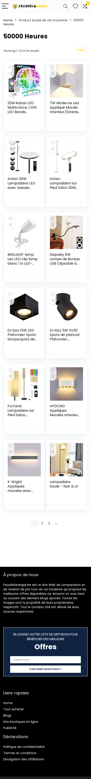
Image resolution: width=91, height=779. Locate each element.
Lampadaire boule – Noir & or (64, 484)
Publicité (9, 728)
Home (8, 20)
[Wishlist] (75, 6)
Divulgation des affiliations (23, 759)
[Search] (65, 6)
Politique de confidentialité (24, 747)
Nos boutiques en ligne (20, 721)
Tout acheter (13, 709)
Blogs (7, 715)
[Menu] (5, 6)
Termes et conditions (19, 753)
